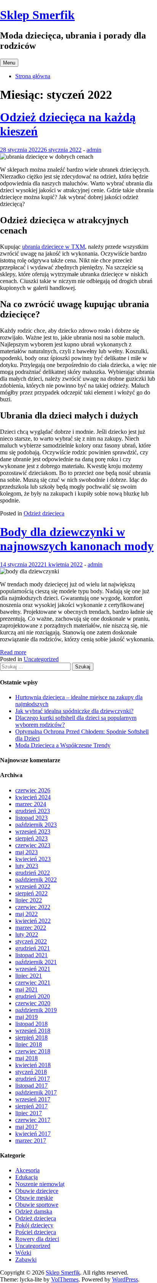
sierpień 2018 (31, 1037)
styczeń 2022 (31, 941)
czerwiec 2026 (32, 790)
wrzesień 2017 (32, 1099)
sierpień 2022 (31, 893)
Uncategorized (41, 659)
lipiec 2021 (28, 975)
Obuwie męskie (34, 1197)
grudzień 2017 (32, 1078)
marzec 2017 (30, 1140)
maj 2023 (26, 852)
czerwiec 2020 (32, 1003)
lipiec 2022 (28, 900)
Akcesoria (27, 1170)
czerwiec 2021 (32, 982)
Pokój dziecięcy (34, 1225)
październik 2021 (36, 962)
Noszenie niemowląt (39, 1184)
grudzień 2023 (32, 811)
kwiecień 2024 (33, 797)
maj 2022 (26, 914)
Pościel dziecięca (35, 1232)
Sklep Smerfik (37, 15)
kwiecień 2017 (33, 1133)
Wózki (23, 1252)
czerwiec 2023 (32, 845)
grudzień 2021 (32, 948)
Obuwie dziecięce (36, 1191)
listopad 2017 (31, 1085)
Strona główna (32, 76)
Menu (9, 63)
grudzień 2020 (32, 996)
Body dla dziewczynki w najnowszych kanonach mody (77, 539)
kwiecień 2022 (33, 921)
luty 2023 (26, 866)
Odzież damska (33, 1211)
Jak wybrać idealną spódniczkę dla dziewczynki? (74, 711)
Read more (13, 652)
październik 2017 (36, 1092)
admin (94, 149)
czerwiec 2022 (32, 907)
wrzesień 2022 (32, 886)
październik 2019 (36, 1010)
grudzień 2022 (32, 872)
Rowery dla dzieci (37, 1239)
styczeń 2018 (31, 1072)
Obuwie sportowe (36, 1204)
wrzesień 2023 (32, 831)
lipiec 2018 (28, 1044)
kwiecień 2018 (33, 1065)
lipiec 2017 (28, 1113)
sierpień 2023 (31, 838)
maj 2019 (26, 1017)
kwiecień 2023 (33, 859)
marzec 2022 (30, 927)
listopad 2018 (31, 1024)
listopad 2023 (31, 818)
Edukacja (26, 1177)
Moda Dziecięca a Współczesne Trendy (63, 745)
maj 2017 (26, 1127)
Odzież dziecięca (44, 513)
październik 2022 (36, 879)
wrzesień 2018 (32, 1030)
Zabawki (26, 1259)
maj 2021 (26, 989)
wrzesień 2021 (32, 969)
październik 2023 (36, 824)
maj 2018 (26, 1058)
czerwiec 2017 (32, 1120)
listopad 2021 (31, 955)
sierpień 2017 (31, 1106)
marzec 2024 (30, 804)
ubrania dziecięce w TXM (53, 246)
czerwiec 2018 (32, 1051)
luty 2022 (26, 934)
